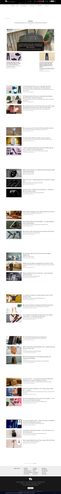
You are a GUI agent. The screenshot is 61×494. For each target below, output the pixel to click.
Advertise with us (34, 483)
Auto (37, 3)
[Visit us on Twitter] (36, 1)
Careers (39, 483)
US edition (20, 492)
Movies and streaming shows (28, 472)
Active (25, 3)
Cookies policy (28, 483)
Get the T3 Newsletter (24, 5)
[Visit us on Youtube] (39, 1)
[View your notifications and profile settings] (49, 1)
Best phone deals (44, 469)
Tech (22, 3)
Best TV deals (44, 472)
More (40, 3)
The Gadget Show (39, 5)
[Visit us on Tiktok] (43, 1)
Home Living (29, 3)
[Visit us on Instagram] (40, 1)
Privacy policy (22, 483)
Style (9, 18)
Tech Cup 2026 (47, 5)
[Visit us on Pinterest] (37, 1)
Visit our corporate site (39, 491)
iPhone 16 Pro (26, 469)
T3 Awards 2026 (32, 5)
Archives (35, 463)
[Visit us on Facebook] (34, 1)
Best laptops (34, 469)
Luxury (34, 3)
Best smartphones (35, 472)
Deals (17, 5)
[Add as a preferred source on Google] (30, 488)
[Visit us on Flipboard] (42, 1)
